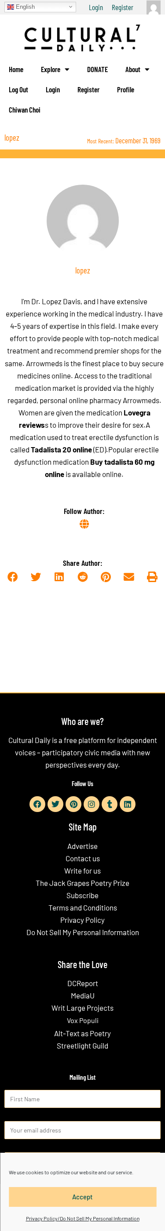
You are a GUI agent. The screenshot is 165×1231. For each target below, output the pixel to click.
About (132, 69)
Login (96, 7)
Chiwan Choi (24, 109)
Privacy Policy (82, 919)
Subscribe (82, 895)
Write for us (82, 870)
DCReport (82, 983)
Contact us (83, 858)
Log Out (18, 89)
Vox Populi (83, 1020)
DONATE (97, 69)
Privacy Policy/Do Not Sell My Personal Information (82, 1218)
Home (16, 69)
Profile (125, 89)
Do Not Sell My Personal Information (82, 932)
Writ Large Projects (82, 1007)
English (24, 6)
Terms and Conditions (82, 907)
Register (122, 7)
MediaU (83, 995)
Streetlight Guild (82, 1045)
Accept (82, 1197)
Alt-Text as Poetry (82, 1033)
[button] (13, 577)
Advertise (82, 845)
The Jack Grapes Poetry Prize (82, 882)
